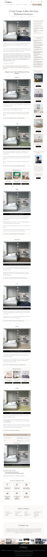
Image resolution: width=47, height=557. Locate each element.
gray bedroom (8, 420)
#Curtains (16, 528)
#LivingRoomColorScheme (28, 532)
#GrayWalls (30, 530)
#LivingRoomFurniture (9, 529)
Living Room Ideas (18, 4)
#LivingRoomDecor (17, 532)
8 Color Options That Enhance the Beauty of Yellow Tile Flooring (38, 62)
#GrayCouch (37, 530)
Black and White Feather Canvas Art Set (17, 380)
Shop (40, 4)
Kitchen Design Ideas (28, 514)
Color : (5, 440)
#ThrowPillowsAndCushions (11, 530)
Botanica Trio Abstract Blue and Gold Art (38, 84)
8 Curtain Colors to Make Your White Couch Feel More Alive (37, 43)
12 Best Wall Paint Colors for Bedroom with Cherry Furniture (37, 57)
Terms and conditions (20, 553)
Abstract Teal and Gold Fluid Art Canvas (38, 129)
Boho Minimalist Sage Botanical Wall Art (38, 144)
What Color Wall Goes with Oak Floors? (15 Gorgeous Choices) (37, 66)
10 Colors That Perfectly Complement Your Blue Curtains (37, 47)
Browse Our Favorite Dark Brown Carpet (16, 264)
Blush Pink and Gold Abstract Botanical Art (17, 181)
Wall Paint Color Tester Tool (37, 23)
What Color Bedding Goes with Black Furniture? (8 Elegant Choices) (38, 64)
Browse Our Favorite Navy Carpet (16, 308)
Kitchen (26, 513)
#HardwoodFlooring (26, 528)
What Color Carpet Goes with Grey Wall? (12, 472)
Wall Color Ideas (36, 515)
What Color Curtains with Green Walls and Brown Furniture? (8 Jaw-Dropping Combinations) (37, 52)
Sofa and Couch (36, 514)
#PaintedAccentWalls (22, 531)
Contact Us (29, 553)
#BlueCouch (34, 530)
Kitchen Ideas (25, 4)
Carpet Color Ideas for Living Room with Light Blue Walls (14, 473)
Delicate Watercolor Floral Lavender (25, 380)
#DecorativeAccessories (33, 528)
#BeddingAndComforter (8, 531)
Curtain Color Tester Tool (37, 25)
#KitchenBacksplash (21, 528)
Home (7, 4)
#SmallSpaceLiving (34, 531)
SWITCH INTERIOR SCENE (17, 464)
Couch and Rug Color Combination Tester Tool (38, 29)
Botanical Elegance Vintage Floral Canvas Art (25, 181)
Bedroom (21, 16)
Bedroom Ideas (12, 4)
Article (30, 4)
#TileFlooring (13, 528)
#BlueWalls (39, 529)
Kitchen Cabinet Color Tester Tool (38, 26)
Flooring (25, 16)
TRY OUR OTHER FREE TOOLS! (17, 466)
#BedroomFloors (7, 475)
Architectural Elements (14, 16)
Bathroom (7, 514)
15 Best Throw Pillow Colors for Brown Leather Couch (37, 49)
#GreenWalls (36, 529)
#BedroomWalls (26, 530)
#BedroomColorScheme (16, 531)
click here (24, 67)
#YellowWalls (39, 531)
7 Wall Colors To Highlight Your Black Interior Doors (37, 40)
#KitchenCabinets (8, 528)
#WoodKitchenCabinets (29, 531)
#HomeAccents (32, 529)
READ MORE (38, 178)
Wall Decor (35, 516)
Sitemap (32, 553)
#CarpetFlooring (17, 475)
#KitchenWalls (22, 530)
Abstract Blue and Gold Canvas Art (38, 114)
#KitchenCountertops (15, 529)
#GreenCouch (22, 532)
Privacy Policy (25, 553)
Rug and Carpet (36, 513)
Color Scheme (17, 513)
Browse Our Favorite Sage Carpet (16, 148)
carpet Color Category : (7, 437)
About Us (14, 553)
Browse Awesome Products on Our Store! (23, 541)
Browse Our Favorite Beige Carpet (16, 351)
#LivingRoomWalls (27, 529)
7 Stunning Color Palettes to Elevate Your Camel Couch (38, 59)
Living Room (26, 515)
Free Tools (35, 4)
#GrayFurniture (22, 475)
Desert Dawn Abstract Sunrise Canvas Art (8, 181)
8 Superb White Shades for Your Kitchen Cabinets (37, 55)
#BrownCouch (17, 530)
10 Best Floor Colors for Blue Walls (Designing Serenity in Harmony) (38, 45)
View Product (38, 101)
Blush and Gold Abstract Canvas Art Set (8, 380)
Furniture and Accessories (31, 16)
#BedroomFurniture (12, 475)
